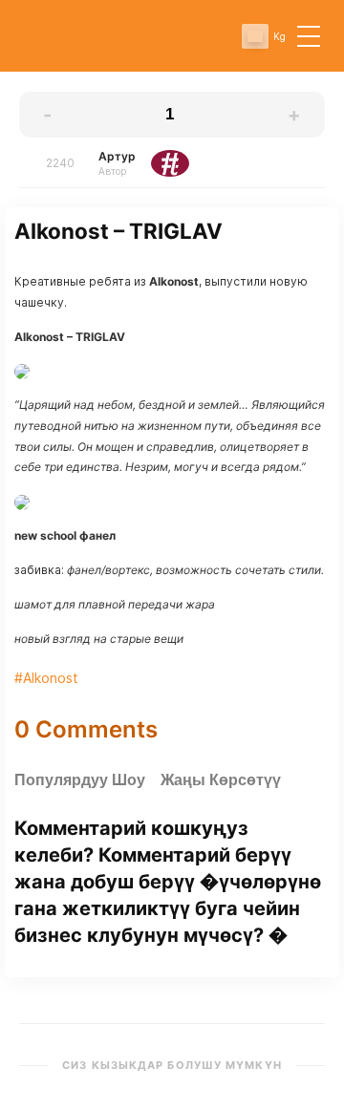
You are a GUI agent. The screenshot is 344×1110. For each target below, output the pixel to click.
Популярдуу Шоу (79, 780)
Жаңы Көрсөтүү (221, 780)
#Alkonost (46, 678)
